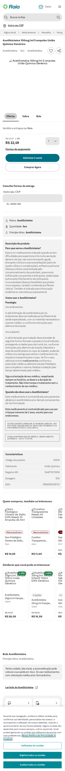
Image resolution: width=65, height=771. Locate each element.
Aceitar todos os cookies (32, 765)
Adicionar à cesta (32, 158)
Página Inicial (10, 32)
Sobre (25, 116)
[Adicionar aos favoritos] (51, 50)
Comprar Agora (32, 167)
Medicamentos (29, 32)
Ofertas (10, 116)
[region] (32, 739)
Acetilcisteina (25, 220)
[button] (32, 82)
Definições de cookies (32, 745)
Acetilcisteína (33, 232)
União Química (52, 466)
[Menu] (60, 7)
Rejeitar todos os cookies (32, 755)
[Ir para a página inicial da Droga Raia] (11, 7)
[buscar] (58, 17)
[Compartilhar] (59, 50)
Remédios (46, 32)
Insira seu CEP (11, 191)
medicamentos (30, 360)
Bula (38, 116)
